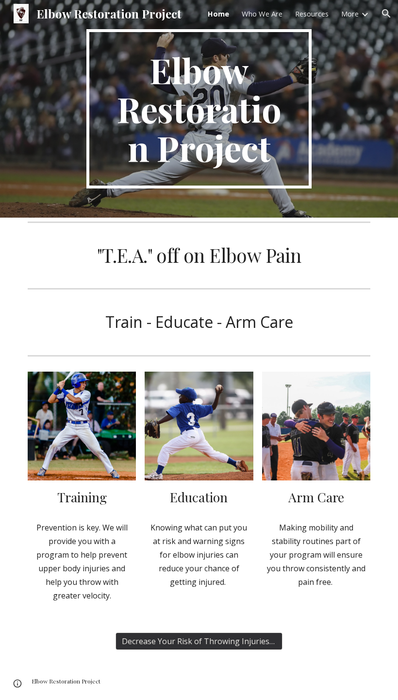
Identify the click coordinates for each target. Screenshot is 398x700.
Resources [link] (312, 13)
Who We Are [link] (262, 13)
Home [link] (218, 13)
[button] (386, 13)
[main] (199, 108)
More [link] (350, 13)
